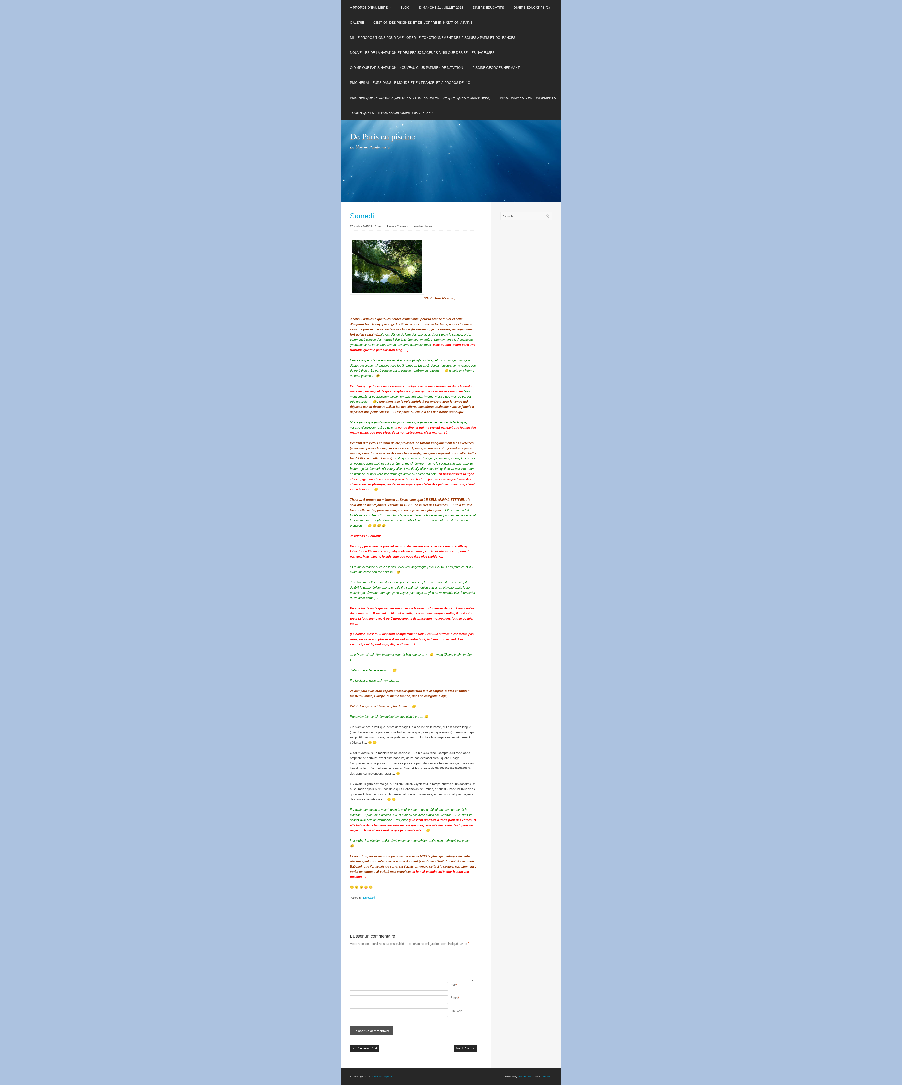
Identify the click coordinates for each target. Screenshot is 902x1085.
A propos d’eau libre (369, 7)
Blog (405, 7)
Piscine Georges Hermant (496, 67)
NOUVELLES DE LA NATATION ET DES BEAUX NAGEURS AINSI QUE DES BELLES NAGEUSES (422, 52)
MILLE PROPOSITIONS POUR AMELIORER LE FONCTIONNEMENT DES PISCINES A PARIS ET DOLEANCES (432, 37)
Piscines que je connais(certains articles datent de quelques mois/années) (420, 97)
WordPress (524, 1076)
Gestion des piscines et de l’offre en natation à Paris (423, 22)
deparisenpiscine (422, 226)
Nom (453, 984)
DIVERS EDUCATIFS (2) (531, 7)
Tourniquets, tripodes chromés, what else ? (391, 112)
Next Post (465, 1048)
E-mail (454, 998)
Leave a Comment (397, 226)
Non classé (368, 897)
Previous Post (364, 1048)
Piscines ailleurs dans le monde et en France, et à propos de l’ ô (410, 82)
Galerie (357, 22)
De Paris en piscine (382, 136)
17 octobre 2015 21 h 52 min (366, 226)
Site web (456, 1011)
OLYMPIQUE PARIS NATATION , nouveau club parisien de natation (406, 67)
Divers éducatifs (488, 7)
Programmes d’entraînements (528, 97)
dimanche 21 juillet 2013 (441, 7)
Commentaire (450, 953)
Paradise (547, 1076)
